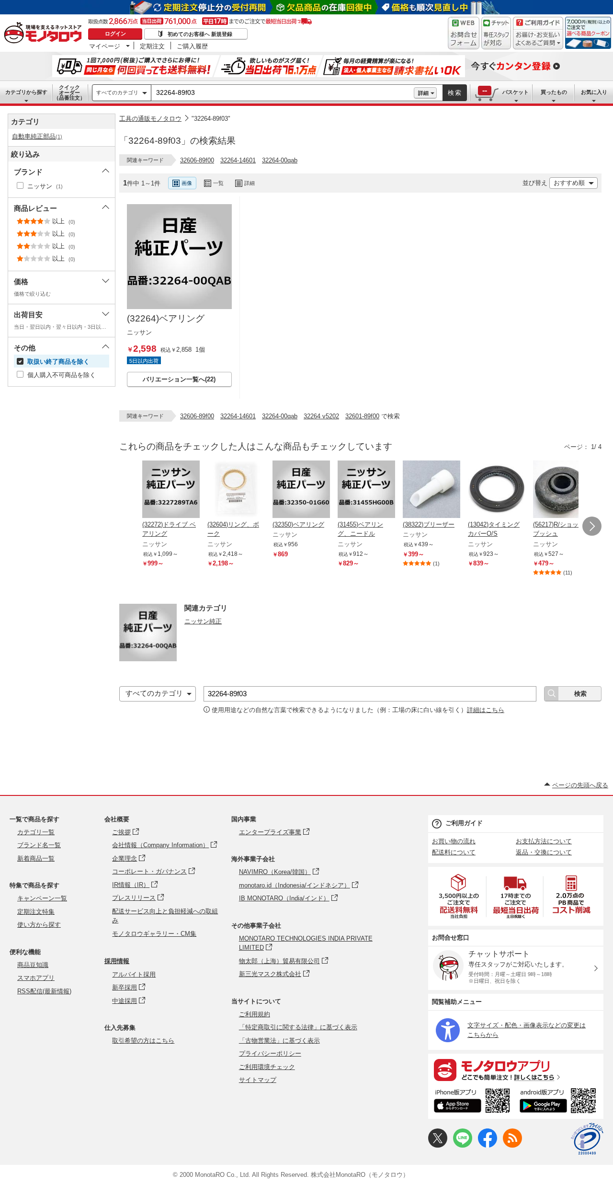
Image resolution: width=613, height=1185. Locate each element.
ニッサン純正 (203, 621)
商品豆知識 (32, 964)
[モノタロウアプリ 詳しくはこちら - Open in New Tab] (515, 1069)
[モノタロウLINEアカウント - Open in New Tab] (462, 1145)
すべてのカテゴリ (117, 92)
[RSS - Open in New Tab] (512, 1145)
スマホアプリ (36, 977)
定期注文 (152, 46)
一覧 (218, 183)
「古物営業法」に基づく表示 (279, 1040)
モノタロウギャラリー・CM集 (154, 933)
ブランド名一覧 (39, 845)
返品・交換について (544, 852)
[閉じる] (375, 175)
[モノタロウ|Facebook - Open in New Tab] (487, 1145)
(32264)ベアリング (165, 318)
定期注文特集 (36, 911)
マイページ (104, 46)
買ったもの (554, 92)
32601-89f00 (362, 416)
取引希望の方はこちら (143, 1040)
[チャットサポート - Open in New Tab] (496, 33)
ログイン (115, 33)
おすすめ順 (569, 182)
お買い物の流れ (454, 841)
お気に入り (594, 92)
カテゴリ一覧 (36, 832)
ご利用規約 (254, 1014)
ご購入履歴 (192, 46)
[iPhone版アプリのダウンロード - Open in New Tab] (472, 1102)
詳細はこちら (485, 709)
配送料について (454, 852)
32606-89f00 (197, 160)
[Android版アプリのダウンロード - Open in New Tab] (559, 1102)
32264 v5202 (321, 416)
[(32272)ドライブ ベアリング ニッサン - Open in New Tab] (171, 490)
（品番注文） (69, 92)
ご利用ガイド (464, 823)
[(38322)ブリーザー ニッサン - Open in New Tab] (431, 490)
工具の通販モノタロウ (150, 118)
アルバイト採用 (134, 974)
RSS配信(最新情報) (44, 991)
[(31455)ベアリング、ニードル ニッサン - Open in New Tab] (366, 490)
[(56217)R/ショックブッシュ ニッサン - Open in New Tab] (561, 490)
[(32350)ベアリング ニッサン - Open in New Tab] (301, 490)
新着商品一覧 (36, 858)
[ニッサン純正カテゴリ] (148, 659)
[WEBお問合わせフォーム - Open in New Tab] (463, 33)
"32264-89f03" (211, 118)
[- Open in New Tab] (459, 896)
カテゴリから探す (26, 92)
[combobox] (282, 93)
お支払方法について (544, 841)
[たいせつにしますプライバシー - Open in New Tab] (587, 1139)
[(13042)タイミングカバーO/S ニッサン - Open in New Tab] (496, 490)
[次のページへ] (592, 526)
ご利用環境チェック (267, 1066)
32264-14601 (238, 160)
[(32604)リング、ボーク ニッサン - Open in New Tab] (236, 490)
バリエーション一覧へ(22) (179, 379)
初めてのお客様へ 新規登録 (200, 34)
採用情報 (116, 961)
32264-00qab (279, 160)
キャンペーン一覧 (42, 898)
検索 (455, 92)
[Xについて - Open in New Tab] (437, 1145)
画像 (187, 183)
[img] (45, 33)
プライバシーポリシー (270, 1053)
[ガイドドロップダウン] (538, 39)
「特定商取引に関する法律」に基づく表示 (298, 1027)
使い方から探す (39, 924)
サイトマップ (257, 1079)
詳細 (423, 93)
